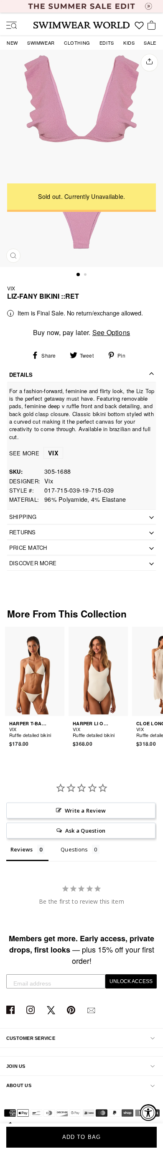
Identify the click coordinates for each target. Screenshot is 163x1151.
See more (34, 453)
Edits (106, 42)
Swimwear (41, 42)
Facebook (11, 1010)
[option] (81, 158)
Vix (11, 288)
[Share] (149, 62)
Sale (150, 42)
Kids (129, 42)
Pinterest (72, 1010)
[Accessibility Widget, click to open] (148, 1112)
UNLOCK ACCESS (131, 981)
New (12, 42)
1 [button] (78, 275)
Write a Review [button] (85, 810)
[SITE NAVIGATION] (8, 26)
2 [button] (86, 275)
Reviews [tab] (21, 849)
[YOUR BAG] (153, 26)
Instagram (31, 1010)
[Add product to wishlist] (59, 730)
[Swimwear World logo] (81, 25)
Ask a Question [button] (85, 830)
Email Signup (92, 1010)
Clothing (77, 42)
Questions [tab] (74, 849)
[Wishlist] (139, 28)
